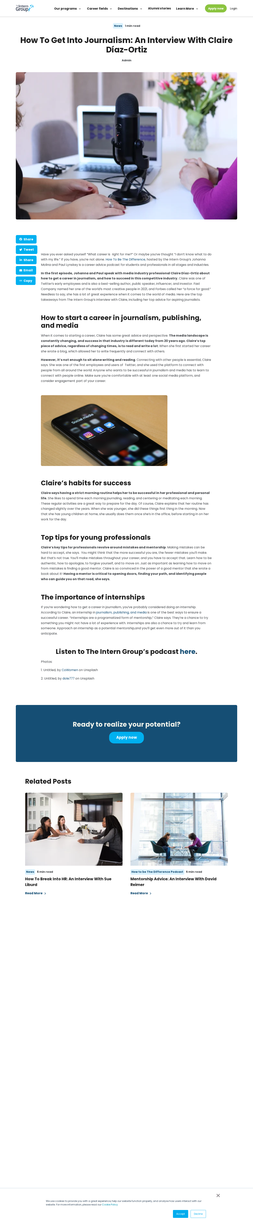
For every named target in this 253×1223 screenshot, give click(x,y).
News (118, 26)
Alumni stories (159, 8)
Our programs (65, 9)
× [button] (218, 1195)
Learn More (185, 9)
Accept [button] (180, 1214)
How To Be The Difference (125, 259)
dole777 (68, 678)
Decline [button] (198, 1214)
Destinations (128, 9)
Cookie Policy (110, 1204)
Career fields (98, 9)
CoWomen (70, 670)
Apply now (216, 8)
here (187, 651)
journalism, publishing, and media (121, 612)
